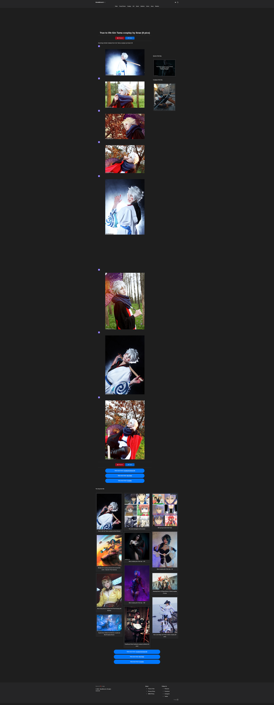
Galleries (142, 6)
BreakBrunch (103, 689)
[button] (175, 2)
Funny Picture (122, 6)
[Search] (177, 2)
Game (152, 6)
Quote (137, 6)
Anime (147, 6)
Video (116, 6)
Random (157, 6)
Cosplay (129, 6)
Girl (133, 6)
